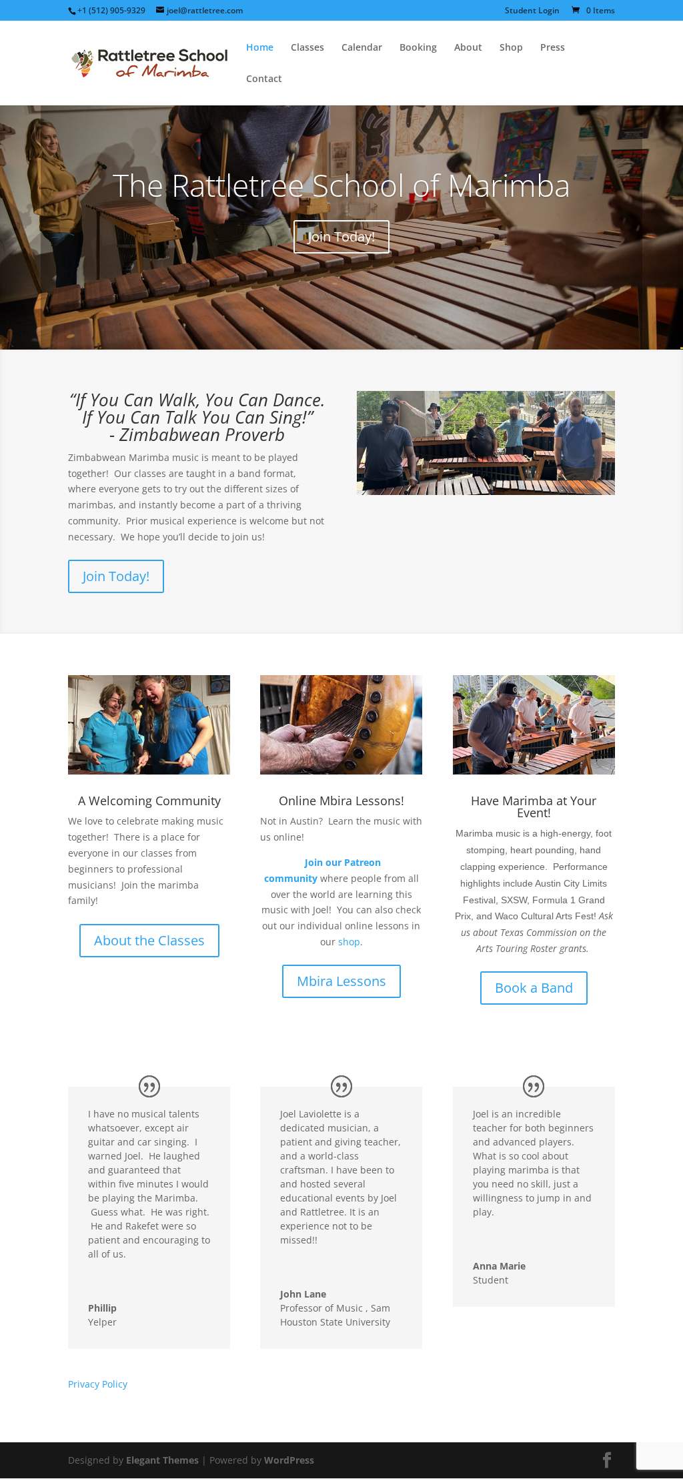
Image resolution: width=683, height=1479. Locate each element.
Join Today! (341, 236)
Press (552, 48)
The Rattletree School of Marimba (341, 184)
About (468, 48)
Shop (511, 48)
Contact (264, 79)
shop (349, 941)
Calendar (362, 48)
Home (259, 48)
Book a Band (534, 988)
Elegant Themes (162, 1460)
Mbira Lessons (341, 981)
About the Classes (149, 940)
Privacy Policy (97, 1384)
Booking (418, 48)
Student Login (532, 11)
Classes (307, 48)
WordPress (289, 1460)
